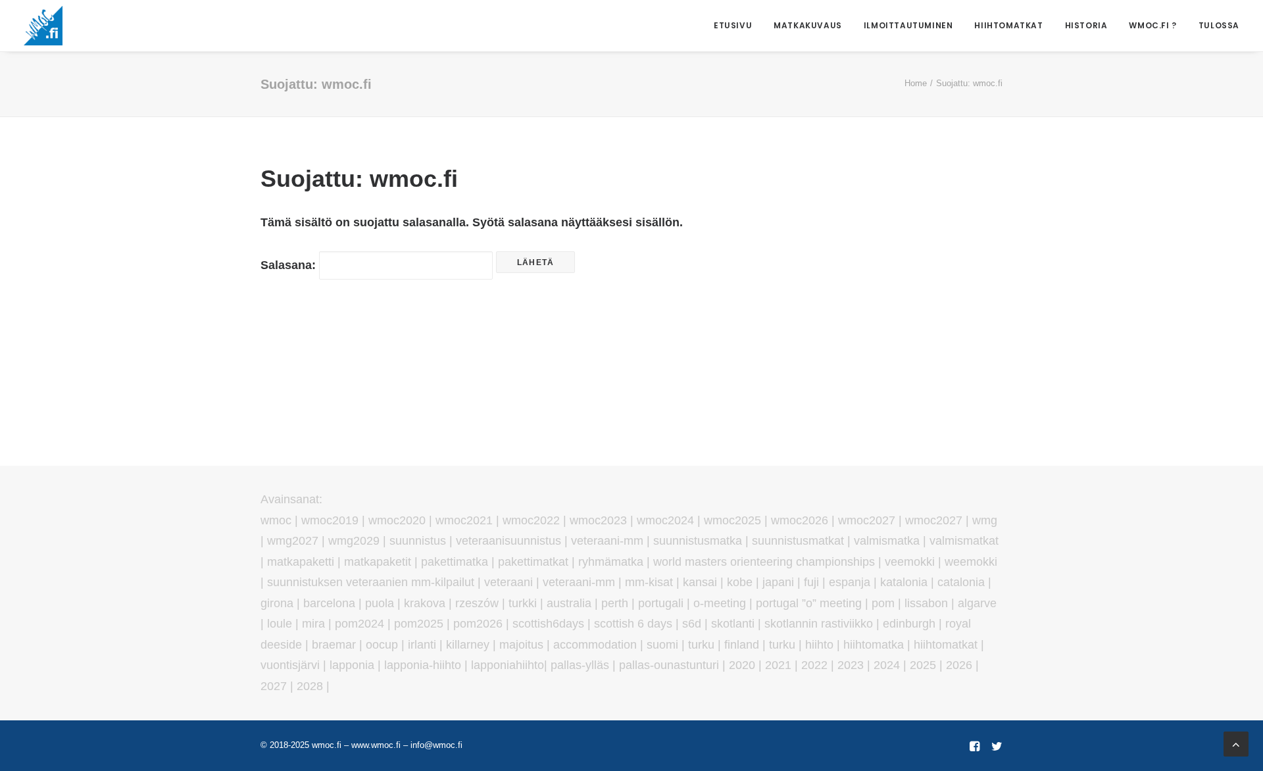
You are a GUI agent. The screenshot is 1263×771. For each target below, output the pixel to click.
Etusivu (733, 25)
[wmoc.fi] (43, 25)
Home (915, 83)
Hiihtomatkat (1008, 25)
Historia (1086, 25)
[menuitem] (737, 25)
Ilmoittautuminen (908, 25)
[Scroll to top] (1236, 743)
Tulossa (1219, 25)
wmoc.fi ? (1152, 25)
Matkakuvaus (808, 25)
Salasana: (289, 265)
